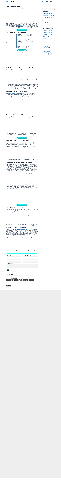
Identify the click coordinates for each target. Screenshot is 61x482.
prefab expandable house (24, 25)
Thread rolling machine (46, 38)
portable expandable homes (23, 229)
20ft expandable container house (47, 30)
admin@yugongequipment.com (12, 1)
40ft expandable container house (47, 34)
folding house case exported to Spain (32, 212)
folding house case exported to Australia (18, 212)
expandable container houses (13, 93)
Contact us (53, 4)
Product (37, 4)
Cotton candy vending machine (47, 42)
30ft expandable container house (47, 32)
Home (34, 4)
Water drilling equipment (46, 36)
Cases (41, 4)
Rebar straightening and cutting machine (49, 40)
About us (48, 4)
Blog (44, 4)
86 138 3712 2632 (49, 13)
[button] (38, 4)
